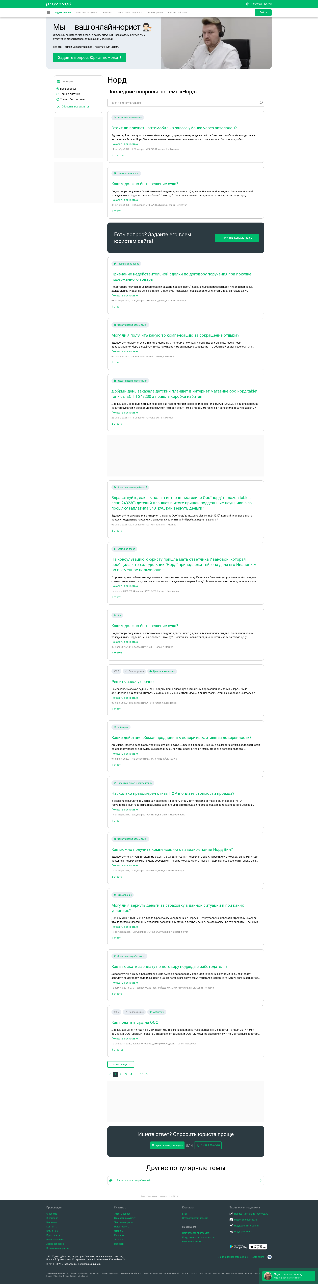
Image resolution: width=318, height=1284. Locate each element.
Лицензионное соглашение (233, 1257)
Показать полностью (124, 144)
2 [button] (120, 1074)
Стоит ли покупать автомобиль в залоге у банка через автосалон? (174, 128)
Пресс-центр (53, 1235)
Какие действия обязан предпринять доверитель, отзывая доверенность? (181, 737)
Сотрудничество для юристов (198, 1237)
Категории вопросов (57, 1248)
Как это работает (177, 12)
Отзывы (118, 1231)
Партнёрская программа (195, 1233)
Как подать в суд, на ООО (135, 1022)
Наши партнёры (55, 1239)
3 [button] (126, 1074)
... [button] (136, 1074)
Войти (263, 12)
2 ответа (116, 423)
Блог (184, 1213)
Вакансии (51, 1222)
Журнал (118, 1239)
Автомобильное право (129, 117)
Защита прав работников (131, 956)
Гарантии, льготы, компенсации (134, 783)
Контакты (51, 1226)
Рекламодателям (191, 1241)
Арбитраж (123, 727)
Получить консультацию (237, 237)
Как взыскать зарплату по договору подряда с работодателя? (169, 966)
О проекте (51, 1213)
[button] (147, 1074)
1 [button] (115, 1074)
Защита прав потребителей (132, 325)
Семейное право (126, 549)
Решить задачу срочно (132, 681)
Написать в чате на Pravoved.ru (251, 1213)
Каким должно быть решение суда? (144, 184)
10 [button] (141, 1074)
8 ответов (117, 1049)
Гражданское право (128, 173)
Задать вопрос (62, 12)
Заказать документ (86, 12)
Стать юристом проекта (195, 1218)
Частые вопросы (123, 1222)
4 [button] (131, 1074)
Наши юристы (155, 12)
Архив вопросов (55, 1244)
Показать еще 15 (120, 1064)
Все (119, 615)
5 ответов (117, 155)
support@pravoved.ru (245, 1219)
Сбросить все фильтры (76, 106)
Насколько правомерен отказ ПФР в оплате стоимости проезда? (172, 793)
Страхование (124, 895)
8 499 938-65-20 (261, 4)
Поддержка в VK (243, 1231)
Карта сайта (257, 1257)
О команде (52, 1218)
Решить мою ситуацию (130, 12)
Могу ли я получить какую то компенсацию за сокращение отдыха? (175, 335)
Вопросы (107, 12)
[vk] (269, 1257)
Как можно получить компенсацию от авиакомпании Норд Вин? (172, 849)
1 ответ (116, 211)
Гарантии (119, 1235)
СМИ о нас (52, 1231)
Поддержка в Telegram (246, 1225)
